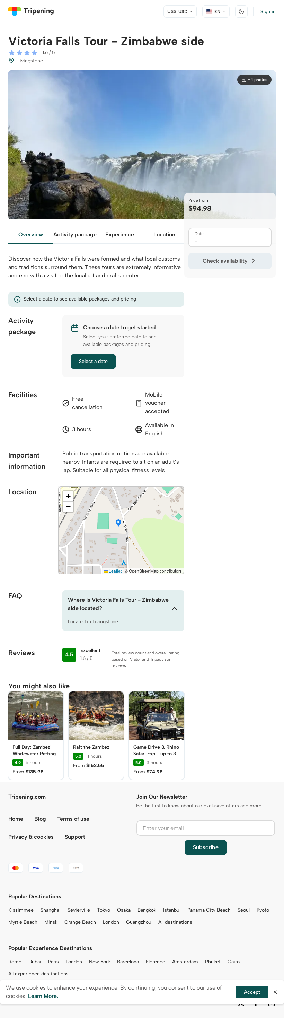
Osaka (124, 910)
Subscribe (206, 847)
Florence (155, 962)
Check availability (225, 261)
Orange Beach (80, 922)
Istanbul (171, 910)
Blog (40, 819)
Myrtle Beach (22, 922)
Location (164, 234)
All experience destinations (38, 974)
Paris (53, 962)
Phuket (213, 962)
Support (75, 837)
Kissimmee (21, 910)
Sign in (268, 12)
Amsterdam (185, 962)
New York (99, 962)
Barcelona (128, 962)
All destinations (175, 922)
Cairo (234, 962)
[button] (118, 523)
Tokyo (103, 910)
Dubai (34, 962)
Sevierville (79, 910)
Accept (252, 992)
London (111, 922)
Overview (30, 234)
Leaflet (115, 571)
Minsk (50, 922)
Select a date (93, 361)
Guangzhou (138, 922)
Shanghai (51, 910)
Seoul (244, 910)
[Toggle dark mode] (241, 11)
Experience (119, 234)
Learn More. (43, 996)
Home (15, 819)
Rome (14, 962)
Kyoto (263, 910)
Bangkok (146, 910)
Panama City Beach (209, 910)
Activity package (75, 234)
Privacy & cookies (31, 837)
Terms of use (73, 819)
